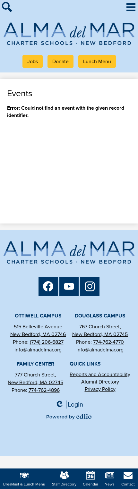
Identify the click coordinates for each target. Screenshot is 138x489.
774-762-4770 (108, 342)
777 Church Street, (35, 374)
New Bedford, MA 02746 (38, 334)
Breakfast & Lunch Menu (24, 484)
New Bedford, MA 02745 (100, 334)
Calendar (90, 484)
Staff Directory (64, 484)
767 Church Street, (100, 326)
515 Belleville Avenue (38, 326)
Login (71, 404)
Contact (128, 484)
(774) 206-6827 (47, 342)
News (110, 484)
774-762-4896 (44, 390)
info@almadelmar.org (38, 349)
